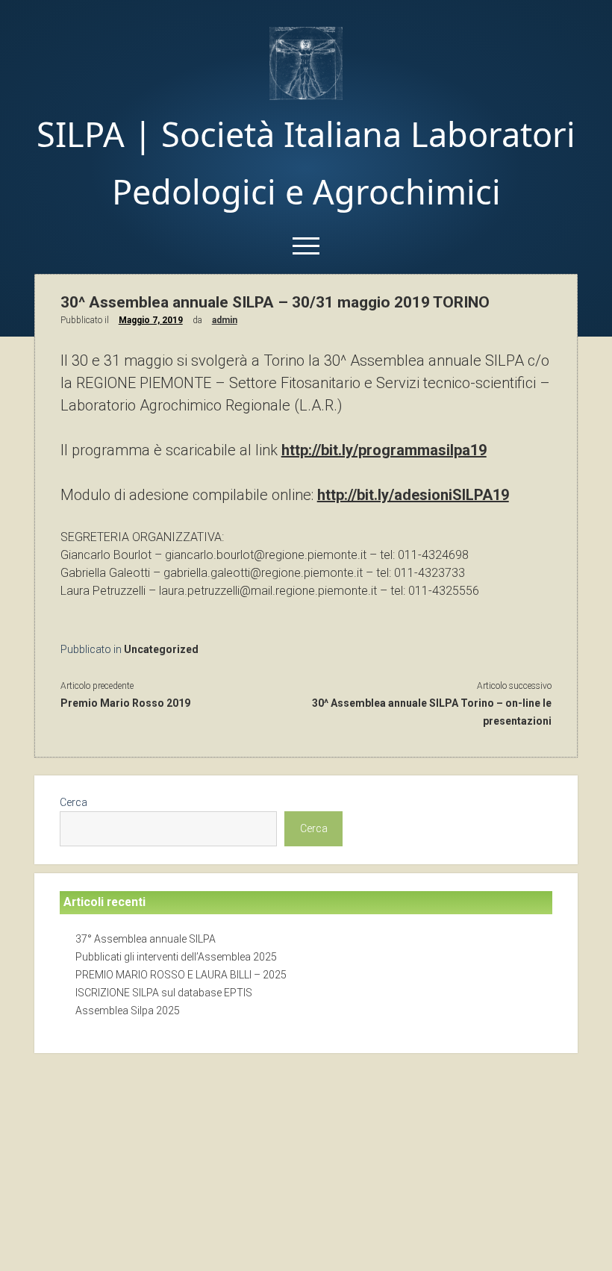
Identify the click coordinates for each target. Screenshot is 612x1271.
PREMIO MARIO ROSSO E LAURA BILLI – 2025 (181, 975)
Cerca (73, 802)
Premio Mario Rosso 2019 (125, 703)
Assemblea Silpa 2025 (127, 1011)
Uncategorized (161, 649)
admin (224, 320)
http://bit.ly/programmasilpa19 (384, 450)
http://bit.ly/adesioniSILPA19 (413, 495)
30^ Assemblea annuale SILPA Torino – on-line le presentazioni (432, 712)
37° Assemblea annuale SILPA (145, 939)
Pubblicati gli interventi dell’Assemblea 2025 (176, 957)
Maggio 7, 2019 (151, 320)
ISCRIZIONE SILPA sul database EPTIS (163, 993)
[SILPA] (306, 95)
